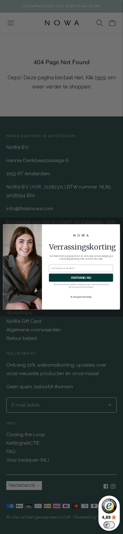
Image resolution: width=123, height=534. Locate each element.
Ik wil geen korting (81, 296)
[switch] (109, 524)
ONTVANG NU (81, 277)
